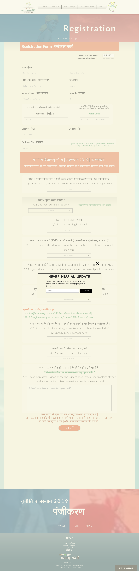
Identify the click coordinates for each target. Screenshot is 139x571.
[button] (97, 263)
